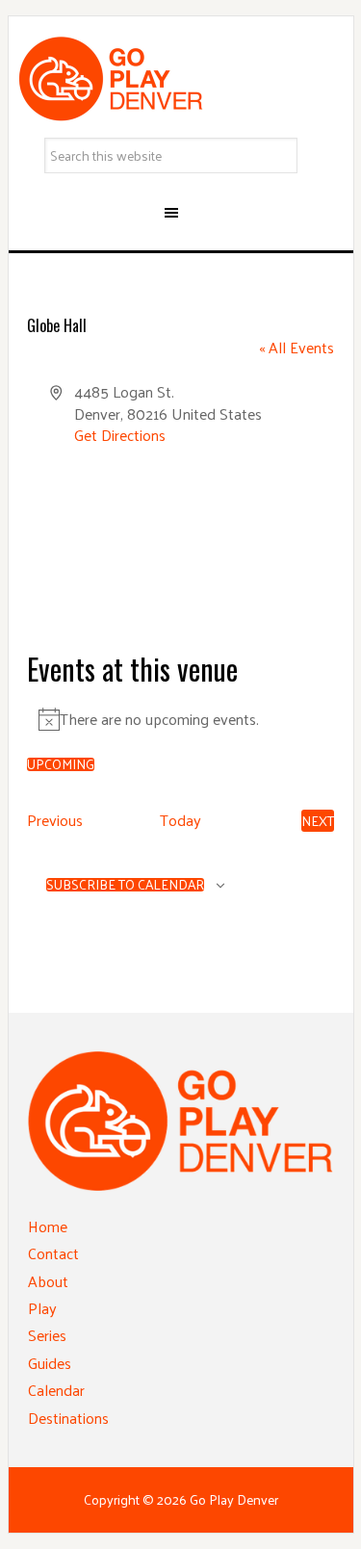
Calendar (56, 1390)
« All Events (296, 347)
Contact (53, 1253)
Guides (49, 1363)
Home (47, 1226)
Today (180, 820)
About (48, 1281)
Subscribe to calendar (125, 884)
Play (42, 1308)
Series (47, 1335)
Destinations (68, 1418)
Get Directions (120, 435)
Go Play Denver (181, 79)
